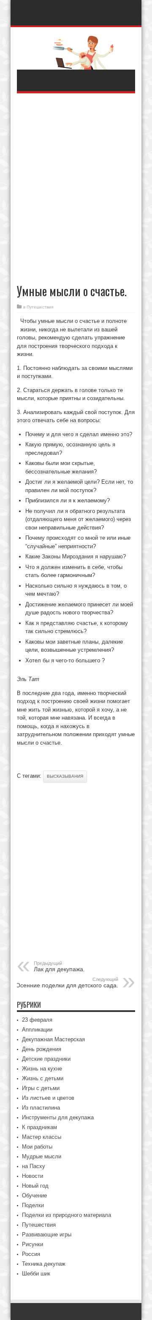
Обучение (34, 1195)
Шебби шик (36, 1273)
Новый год (35, 1186)
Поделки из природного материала (66, 1215)
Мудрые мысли (41, 1156)
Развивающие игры (46, 1234)
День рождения (41, 1049)
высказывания (65, 776)
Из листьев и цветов (48, 1098)
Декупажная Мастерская (53, 1039)
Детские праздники (46, 1059)
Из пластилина (41, 1107)
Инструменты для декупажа (58, 1117)
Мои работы (37, 1146)
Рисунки (32, 1244)
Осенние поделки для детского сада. (67, 983)
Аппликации (37, 1029)
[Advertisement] (76, 184)
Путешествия (40, 307)
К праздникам (39, 1127)
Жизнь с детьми (42, 1078)
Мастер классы (41, 1137)
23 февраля (37, 1020)
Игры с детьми (41, 1088)
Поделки (33, 1205)
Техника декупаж (43, 1264)
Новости (32, 1176)
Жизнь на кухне (42, 1068)
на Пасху (33, 1166)
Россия (31, 1254)
